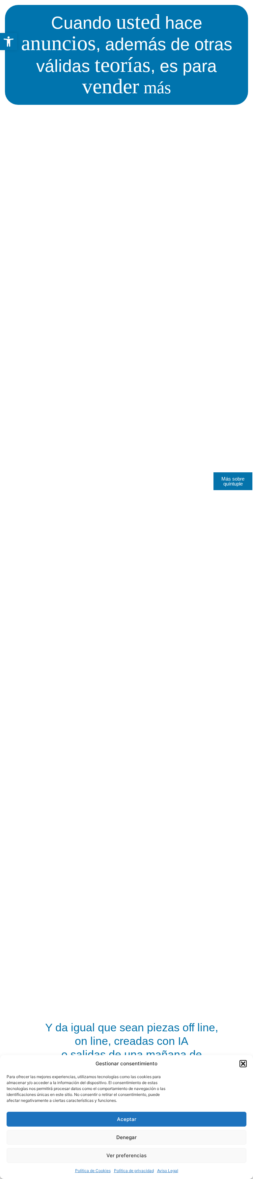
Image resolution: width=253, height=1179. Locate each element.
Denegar (126, 1137)
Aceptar (126, 1119)
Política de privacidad (134, 1170)
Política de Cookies (93, 1170)
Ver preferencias (126, 1155)
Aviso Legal (167, 1170)
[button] (8, 41)
